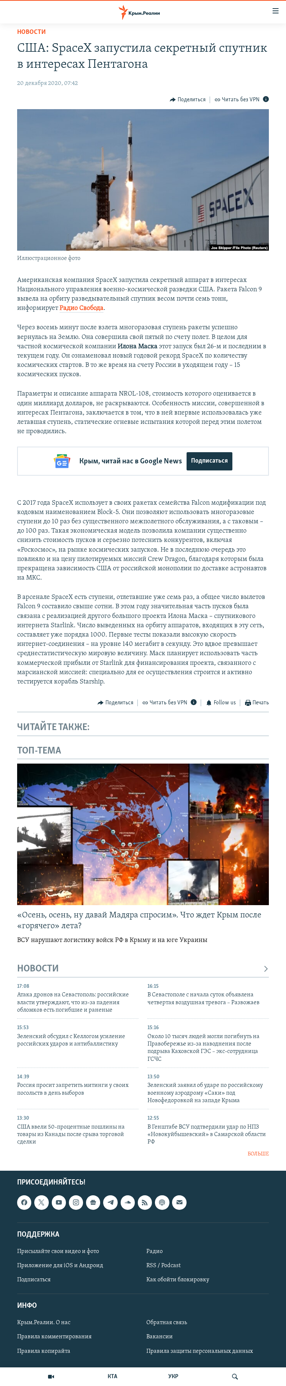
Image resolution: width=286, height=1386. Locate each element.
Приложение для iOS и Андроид (60, 1266)
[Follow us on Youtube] (59, 1203)
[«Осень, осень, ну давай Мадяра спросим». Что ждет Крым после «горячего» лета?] (143, 834)
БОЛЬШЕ (258, 1154)
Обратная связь (166, 1323)
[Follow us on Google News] (93, 1203)
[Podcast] (162, 1203)
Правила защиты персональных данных (199, 1351)
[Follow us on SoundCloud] (128, 1203)
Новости (31, 32)
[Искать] (235, 1376)
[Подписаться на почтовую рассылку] (179, 1203)
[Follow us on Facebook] (24, 1203)
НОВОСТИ (38, 969)
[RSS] (145, 1203)
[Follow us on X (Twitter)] (41, 1203)
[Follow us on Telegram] (110, 1203)
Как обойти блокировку (177, 1280)
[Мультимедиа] (51, 1376)
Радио (154, 1252)
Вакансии (159, 1337)
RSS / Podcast (163, 1266)
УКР (173, 1377)
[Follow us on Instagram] (76, 1203)
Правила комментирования (54, 1337)
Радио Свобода (82, 308)
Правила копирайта (43, 1351)
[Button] (188, 100)
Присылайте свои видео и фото (58, 1252)
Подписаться (209, 461)
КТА (112, 1377)
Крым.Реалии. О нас (43, 1323)
